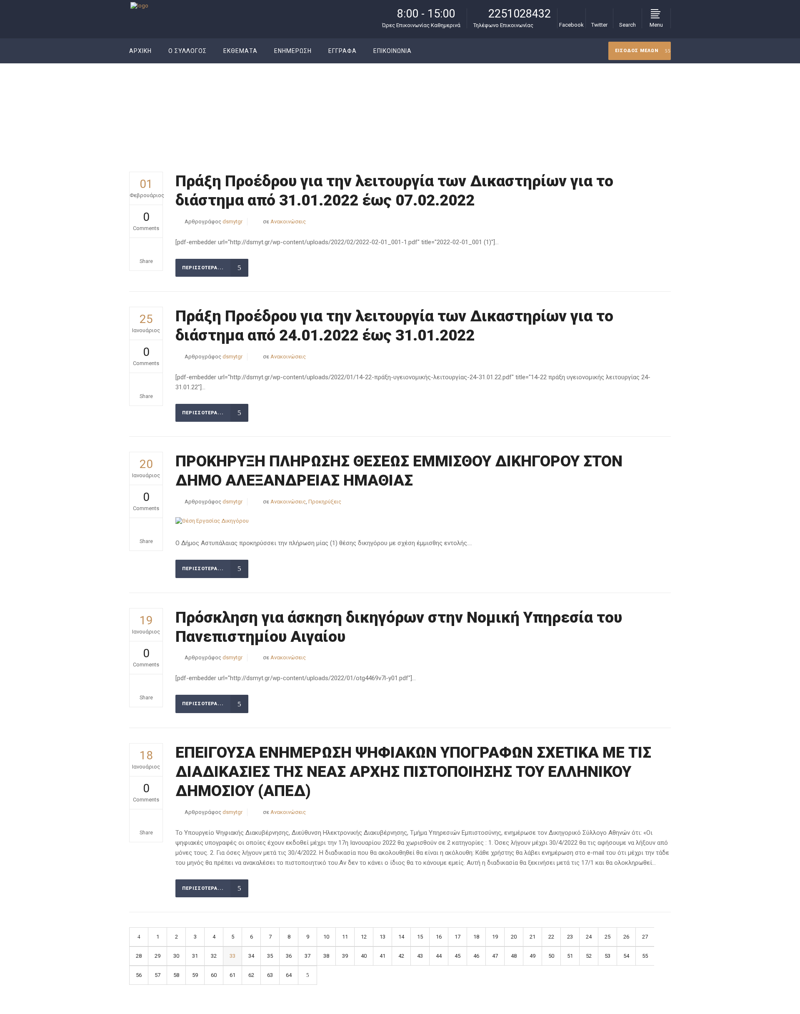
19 (495, 937)
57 (157, 975)
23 (570, 937)
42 (401, 956)
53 (607, 956)
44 (439, 956)
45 (457, 956)
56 (139, 975)
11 (345, 937)
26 (626, 937)
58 (176, 975)
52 (589, 956)
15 (420, 937)
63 (270, 975)
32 (214, 956)
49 (532, 956)
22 (551, 937)
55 (645, 956)
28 (139, 956)
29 (157, 956)
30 (176, 956)
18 (476, 937)
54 (626, 956)
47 (495, 956)
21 (532, 937)
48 (514, 956)
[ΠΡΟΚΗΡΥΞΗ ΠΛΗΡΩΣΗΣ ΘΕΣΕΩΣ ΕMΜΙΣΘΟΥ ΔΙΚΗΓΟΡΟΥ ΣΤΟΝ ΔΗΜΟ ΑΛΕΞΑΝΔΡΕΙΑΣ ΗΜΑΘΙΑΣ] (212, 521)
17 (457, 937)
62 (251, 975)
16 (439, 937)
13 (382, 937)
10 (326, 937)
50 (551, 956)
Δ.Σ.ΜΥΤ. (550, 105)
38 (326, 956)
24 (589, 937)
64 (289, 975)
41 (382, 956)
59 (195, 975)
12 (364, 937)
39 (345, 956)
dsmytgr (232, 221)
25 (607, 937)
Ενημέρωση (583, 105)
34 (251, 956)
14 (401, 937)
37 (307, 956)
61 (232, 975)
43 (420, 956)
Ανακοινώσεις (288, 221)
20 (514, 937)
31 (195, 956)
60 (214, 975)
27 (645, 937)
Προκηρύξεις (324, 501)
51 (570, 956)
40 (364, 956)
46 (476, 956)
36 (289, 956)
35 (270, 956)
